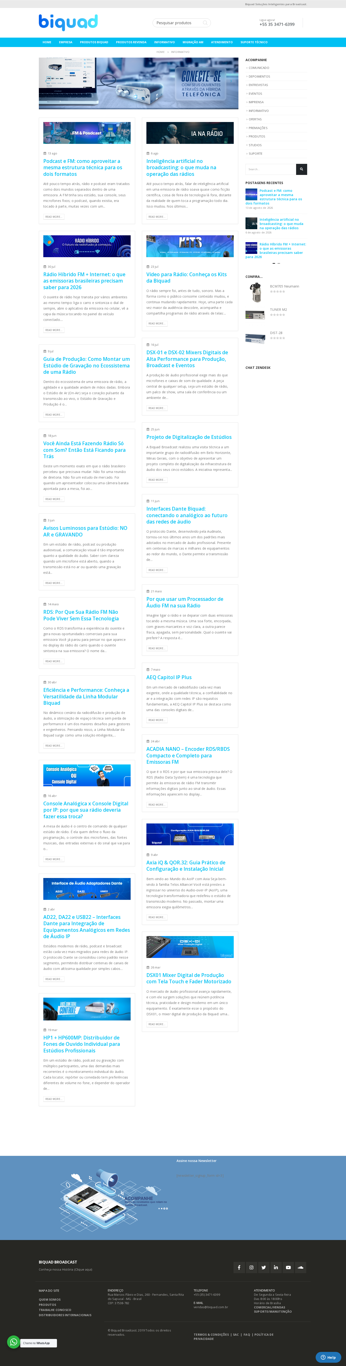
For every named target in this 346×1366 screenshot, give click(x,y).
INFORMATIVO (164, 42)
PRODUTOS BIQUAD (94, 42)
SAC (236, 1335)
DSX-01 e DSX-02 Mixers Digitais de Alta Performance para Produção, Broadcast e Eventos (187, 359)
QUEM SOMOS (49, 1300)
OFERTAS (255, 119)
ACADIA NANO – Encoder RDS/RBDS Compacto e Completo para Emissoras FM (188, 755)
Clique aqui (83, 1270)
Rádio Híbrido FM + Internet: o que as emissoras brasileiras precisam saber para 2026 (84, 281)
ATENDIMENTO (222, 42)
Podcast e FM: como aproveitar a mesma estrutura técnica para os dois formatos (82, 167)
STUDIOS (255, 145)
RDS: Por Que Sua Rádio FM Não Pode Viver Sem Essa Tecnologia (81, 615)
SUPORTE (255, 153)
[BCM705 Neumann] (255, 301)
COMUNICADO (259, 68)
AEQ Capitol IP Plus (169, 677)
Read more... (53, 216)
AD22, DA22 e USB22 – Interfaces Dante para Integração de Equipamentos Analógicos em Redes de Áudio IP (86, 927)
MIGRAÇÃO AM (193, 42)
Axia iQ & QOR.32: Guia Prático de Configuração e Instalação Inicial (185, 865)
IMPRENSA (256, 102)
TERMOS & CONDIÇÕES (211, 1335)
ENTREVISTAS (258, 85)
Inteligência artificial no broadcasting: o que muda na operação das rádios (181, 167)
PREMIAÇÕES (258, 128)
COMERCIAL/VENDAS (269, 1307)
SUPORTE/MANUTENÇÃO (273, 1312)
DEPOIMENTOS (259, 76)
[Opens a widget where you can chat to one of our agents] (328, 1358)
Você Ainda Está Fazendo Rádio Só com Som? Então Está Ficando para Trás (84, 450)
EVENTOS (255, 93)
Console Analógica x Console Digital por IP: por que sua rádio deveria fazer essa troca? (85, 810)
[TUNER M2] (255, 324)
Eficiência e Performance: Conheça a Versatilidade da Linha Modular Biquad (86, 696)
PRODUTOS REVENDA (131, 42)
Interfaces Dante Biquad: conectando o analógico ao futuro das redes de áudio (187, 515)
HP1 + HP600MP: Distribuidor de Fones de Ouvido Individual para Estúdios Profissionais (81, 1044)
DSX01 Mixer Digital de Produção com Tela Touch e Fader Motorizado (188, 978)
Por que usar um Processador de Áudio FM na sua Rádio (184, 602)
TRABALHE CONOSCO (55, 1310)
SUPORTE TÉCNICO (254, 42)
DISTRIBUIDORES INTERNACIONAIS (65, 1315)
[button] (273, 271)
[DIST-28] (255, 347)
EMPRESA (65, 42)
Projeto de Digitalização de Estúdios (189, 437)
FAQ (247, 1335)
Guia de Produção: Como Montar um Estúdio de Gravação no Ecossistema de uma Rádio (86, 365)
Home (47, 42)
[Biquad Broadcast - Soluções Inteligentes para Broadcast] (68, 22)
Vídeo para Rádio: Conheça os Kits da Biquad (186, 277)
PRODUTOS (257, 136)
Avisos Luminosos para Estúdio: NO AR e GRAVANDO (85, 531)
